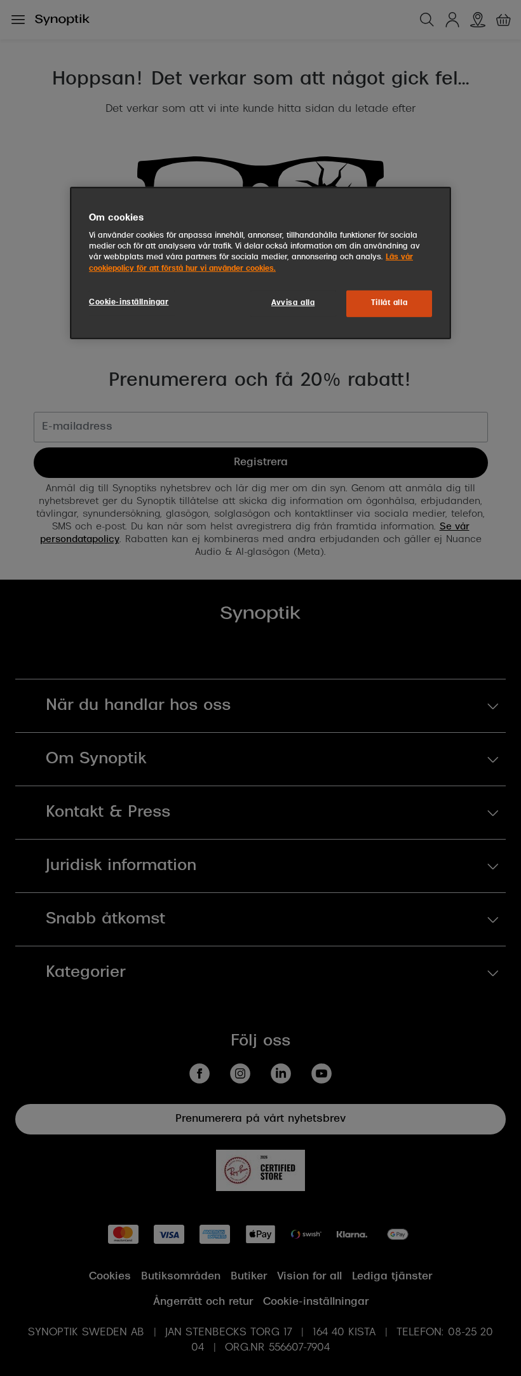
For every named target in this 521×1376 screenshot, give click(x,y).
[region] (260, 263)
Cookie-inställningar (128, 302)
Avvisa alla (293, 302)
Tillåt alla (389, 302)
